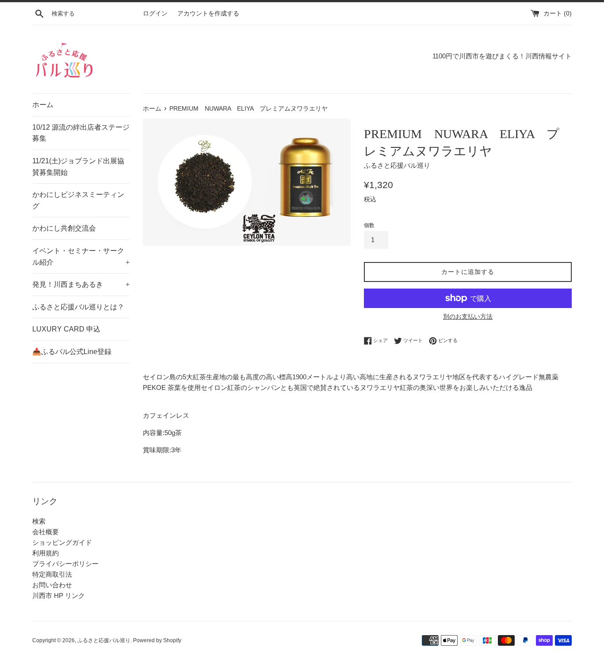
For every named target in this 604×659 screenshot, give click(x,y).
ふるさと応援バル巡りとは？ (78, 307)
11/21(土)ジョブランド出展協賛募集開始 (78, 166)
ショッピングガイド (62, 542)
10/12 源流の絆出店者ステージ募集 (81, 133)
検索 (39, 521)
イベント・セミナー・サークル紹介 (81, 256)
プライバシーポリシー (65, 563)
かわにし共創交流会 (64, 228)
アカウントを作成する (208, 13)
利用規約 (45, 553)
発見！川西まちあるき (81, 284)
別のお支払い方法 (468, 316)
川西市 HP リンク (58, 595)
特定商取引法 (52, 574)
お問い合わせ (52, 585)
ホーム (43, 104)
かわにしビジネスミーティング (78, 200)
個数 (369, 225)
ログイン (155, 13)
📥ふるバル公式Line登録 (71, 351)
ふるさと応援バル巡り (103, 640)
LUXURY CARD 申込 (66, 329)
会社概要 (45, 532)
